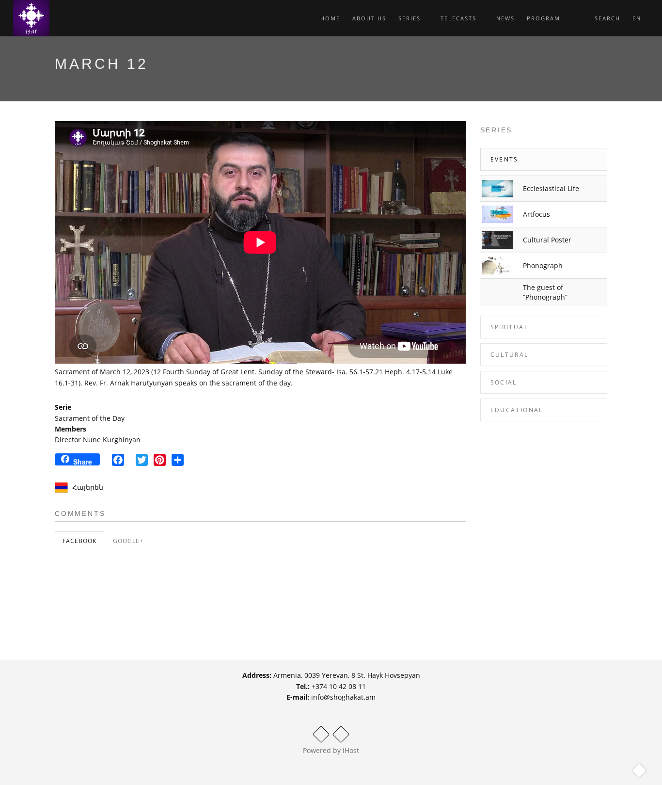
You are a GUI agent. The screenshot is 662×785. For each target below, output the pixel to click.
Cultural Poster (547, 239)
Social (503, 382)
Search (606, 18)
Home (330, 18)
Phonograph (543, 265)
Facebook (79, 541)
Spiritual (509, 327)
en (638, 18)
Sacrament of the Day (90, 418)
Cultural (509, 355)
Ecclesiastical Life (551, 188)
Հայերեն (87, 487)
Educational (516, 410)
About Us (369, 18)
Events (504, 159)
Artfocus (536, 214)
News (505, 18)
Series (410, 18)
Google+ (128, 541)
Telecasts (460, 18)
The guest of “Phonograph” (545, 292)
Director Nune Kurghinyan (98, 439)
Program (543, 18)
